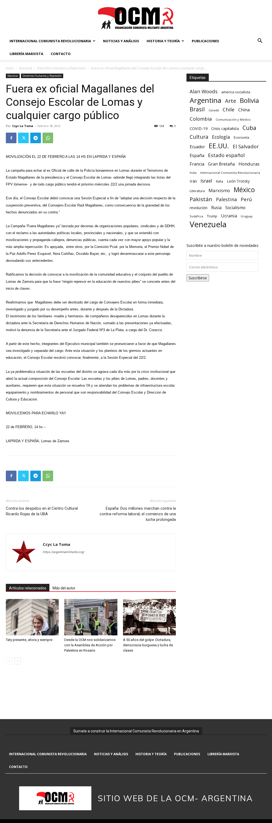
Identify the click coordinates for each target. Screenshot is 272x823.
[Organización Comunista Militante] (136, 17)
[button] (259, 41)
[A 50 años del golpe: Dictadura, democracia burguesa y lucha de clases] (149, 617)
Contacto (61, 53)
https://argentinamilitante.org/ (63, 552)
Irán (193, 181)
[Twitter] (23, 138)
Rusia (216, 207)
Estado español (226, 155)
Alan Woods (204, 91)
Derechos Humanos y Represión (61, 68)
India (193, 173)
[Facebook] (11, 138)
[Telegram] (35, 138)
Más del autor (64, 588)
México (244, 189)
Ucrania (229, 216)
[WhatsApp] (47, 138)
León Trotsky (238, 181)
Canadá (214, 110)
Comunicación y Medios (233, 119)
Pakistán (201, 199)
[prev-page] (9, 661)
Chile (229, 109)
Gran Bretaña (221, 164)
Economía (241, 137)
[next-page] (17, 661)
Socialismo (235, 207)
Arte (230, 101)
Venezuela (208, 224)
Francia (197, 164)
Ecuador (197, 147)
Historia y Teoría (163, 41)
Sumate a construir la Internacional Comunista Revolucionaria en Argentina (136, 731)
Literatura (197, 191)
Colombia (201, 118)
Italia (219, 181)
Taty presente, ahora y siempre (29, 640)
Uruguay (246, 216)
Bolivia (249, 100)
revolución (198, 207)
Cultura (199, 137)
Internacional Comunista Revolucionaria (50, 41)
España (197, 155)
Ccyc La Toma (22, 126)
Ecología (221, 137)
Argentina (205, 100)
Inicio (10, 68)
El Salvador (246, 146)
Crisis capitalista (225, 128)
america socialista (235, 92)
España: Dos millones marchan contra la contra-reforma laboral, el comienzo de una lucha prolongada (138, 514)
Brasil (197, 109)
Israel (206, 181)
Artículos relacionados (27, 588)
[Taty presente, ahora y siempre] (32, 617)
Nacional (25, 68)
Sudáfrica (196, 216)
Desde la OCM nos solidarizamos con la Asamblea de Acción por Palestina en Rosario (90, 645)
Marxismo (219, 190)
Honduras (249, 164)
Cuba (249, 127)
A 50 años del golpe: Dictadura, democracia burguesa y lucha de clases (148, 645)
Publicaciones (205, 41)
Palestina (226, 199)
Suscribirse (198, 277)
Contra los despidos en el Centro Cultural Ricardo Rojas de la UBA (42, 511)
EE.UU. (219, 146)
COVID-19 (198, 128)
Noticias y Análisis (121, 41)
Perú (246, 199)
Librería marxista (26, 53)
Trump (212, 216)
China (244, 110)
